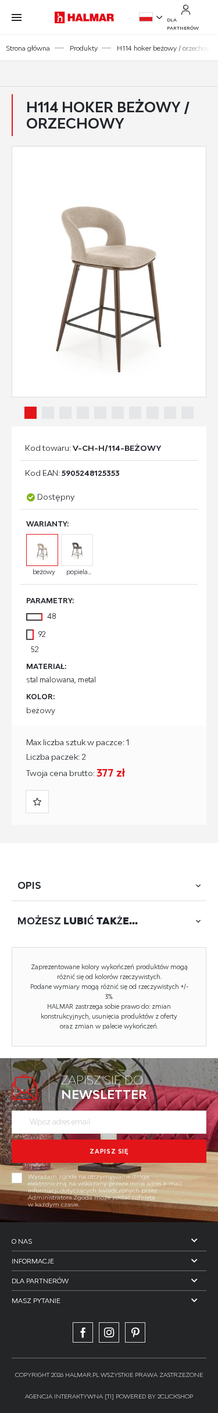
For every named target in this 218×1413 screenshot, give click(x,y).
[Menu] (22, 17)
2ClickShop (175, 1396)
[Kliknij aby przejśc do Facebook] (83, 1332)
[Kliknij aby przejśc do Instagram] (109, 1332)
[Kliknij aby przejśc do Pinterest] (135, 1332)
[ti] (109, 1396)
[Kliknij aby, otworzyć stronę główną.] (84, 17)
